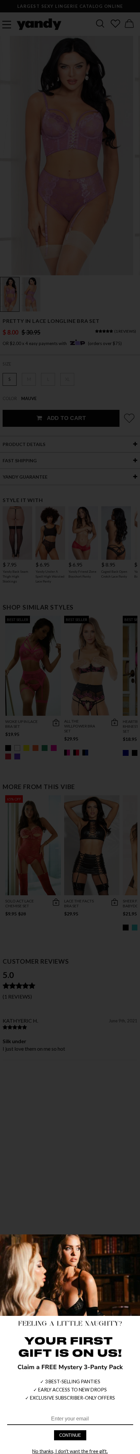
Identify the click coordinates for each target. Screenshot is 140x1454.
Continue (70, 1435)
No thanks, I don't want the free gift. (70, 1451)
